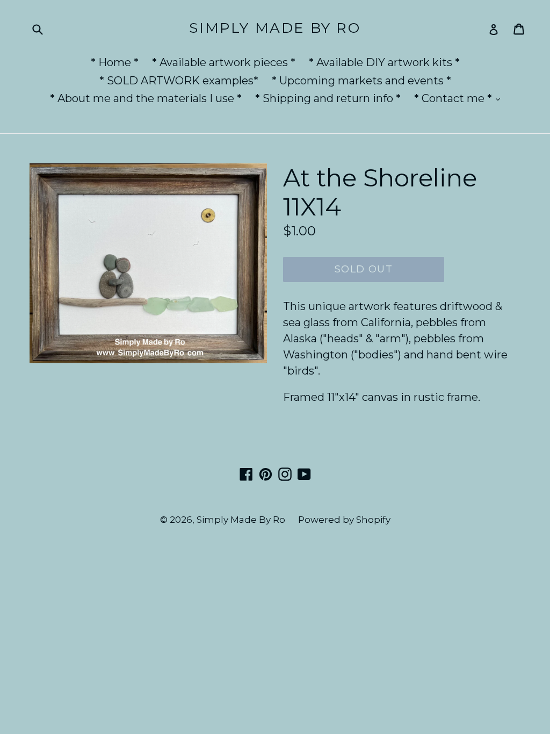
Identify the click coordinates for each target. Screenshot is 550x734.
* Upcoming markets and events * (361, 80)
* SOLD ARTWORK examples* (178, 80)
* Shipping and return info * (328, 98)
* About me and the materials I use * (146, 98)
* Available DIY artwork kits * (384, 62)
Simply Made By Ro (274, 28)
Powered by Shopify (344, 519)
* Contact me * (459, 98)
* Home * (115, 62)
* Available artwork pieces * (223, 62)
